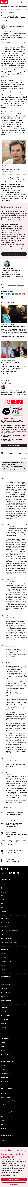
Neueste (20, 453)
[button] (26, 2)
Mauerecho (4, 1023)
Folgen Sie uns (4, 873)
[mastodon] (10, 873)
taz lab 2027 (4, 1081)
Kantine (3, 1120)
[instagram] (18, 873)
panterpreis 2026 (6, 1000)
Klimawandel (4, 927)
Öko (2, 888)
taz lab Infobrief (5, 1054)
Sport (2, 899)
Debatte (18, 9)
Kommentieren (12, 285)
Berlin (2, 903)
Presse (3, 969)
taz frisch (3, 1046)
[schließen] (25, 1150)
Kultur (2, 896)
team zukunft (4, 1042)
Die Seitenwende (6, 961)
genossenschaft (5, 985)
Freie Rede (4, 1027)
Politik (3, 884)
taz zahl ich (4, 988)
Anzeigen (3, 1128)
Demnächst (4, 1066)
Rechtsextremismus (6, 938)
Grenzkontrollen (5, 923)
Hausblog (4, 957)
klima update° (5, 1019)
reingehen (4, 1031)
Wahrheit (3, 911)
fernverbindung (5, 1015)
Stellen (3, 965)
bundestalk (4, 1012)
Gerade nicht (19, 1150)
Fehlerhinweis (20, 285)
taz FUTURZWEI (5, 1097)
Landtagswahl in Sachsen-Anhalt (10, 930)
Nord (2, 907)
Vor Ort (3, 1070)
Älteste (25, 453)
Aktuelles (3, 954)
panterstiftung (5, 996)
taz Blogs (3, 1093)
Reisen (3, 1117)
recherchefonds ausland (8, 992)
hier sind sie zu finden (9, 469)
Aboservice (4, 1144)
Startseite (3, 9)
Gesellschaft (11, 9)
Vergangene (4, 1077)
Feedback (4, 1140)
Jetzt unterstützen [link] (14, 254)
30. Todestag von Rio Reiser (9, 942)
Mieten (3, 934)
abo (2, 981)
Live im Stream (5, 1073)
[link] (5, 6)
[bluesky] (14, 873)
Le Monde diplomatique (8, 1101)
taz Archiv (4, 1105)
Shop (2, 1124)
